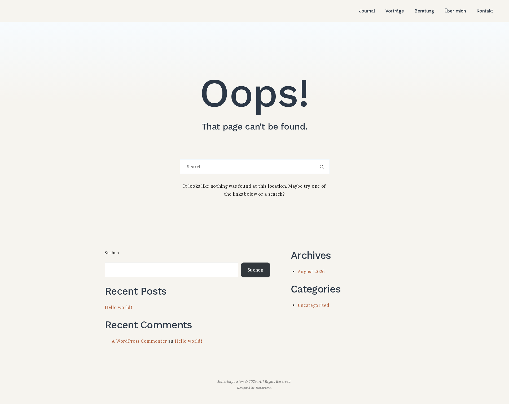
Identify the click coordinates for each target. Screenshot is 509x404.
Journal (367, 11)
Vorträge (394, 11)
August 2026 (311, 271)
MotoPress (263, 388)
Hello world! (118, 307)
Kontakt (484, 11)
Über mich (455, 11)
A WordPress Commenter (139, 341)
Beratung (424, 11)
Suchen (112, 253)
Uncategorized (314, 305)
